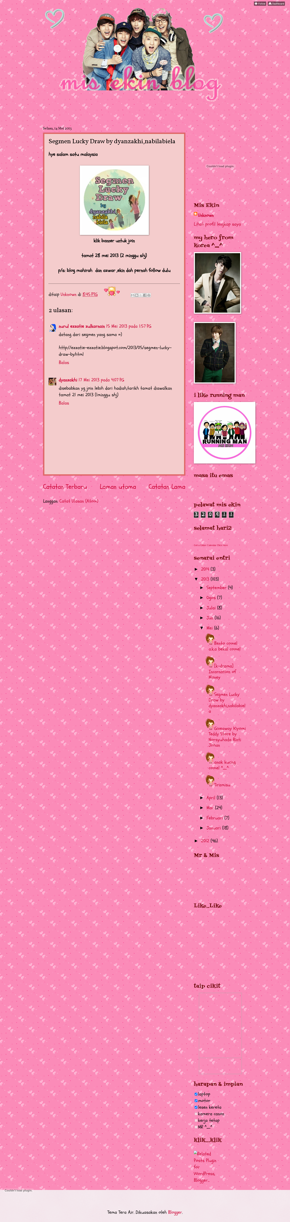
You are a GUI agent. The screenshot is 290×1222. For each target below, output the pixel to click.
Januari (214, 828)
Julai (212, 608)
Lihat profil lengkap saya (217, 224)
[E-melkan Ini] (133, 295)
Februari (215, 818)
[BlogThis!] (137, 295)
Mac (211, 808)
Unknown (206, 215)
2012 (206, 841)
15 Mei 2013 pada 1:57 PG (128, 326)
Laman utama (118, 486)
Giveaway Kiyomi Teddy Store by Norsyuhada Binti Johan (227, 736)
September (217, 587)
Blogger (175, 1212)
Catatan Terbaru (65, 486)
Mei (210, 628)
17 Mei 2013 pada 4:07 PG (101, 380)
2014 (206, 569)
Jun (211, 618)
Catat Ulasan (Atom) (78, 501)
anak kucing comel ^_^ (222, 765)
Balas (64, 362)
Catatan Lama (167, 486)
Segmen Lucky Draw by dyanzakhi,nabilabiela (227, 702)
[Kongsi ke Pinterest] (149, 295)
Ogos (212, 597)
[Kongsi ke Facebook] (145, 295)
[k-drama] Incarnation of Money (222, 671)
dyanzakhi (68, 380)
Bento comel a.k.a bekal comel (225, 646)
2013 (206, 579)
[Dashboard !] (276, 4)
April (212, 798)
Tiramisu (222, 785)
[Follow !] (260, 4)
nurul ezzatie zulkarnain (82, 326)
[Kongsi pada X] (141, 295)
